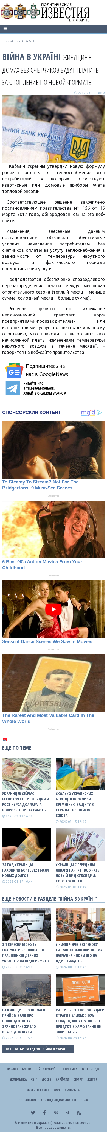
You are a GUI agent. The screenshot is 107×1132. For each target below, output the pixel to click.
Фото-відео (91, 1069)
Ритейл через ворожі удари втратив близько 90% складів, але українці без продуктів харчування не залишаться (80, 1020)
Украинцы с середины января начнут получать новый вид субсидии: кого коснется (77, 873)
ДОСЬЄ (46, 1079)
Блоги (26, 1069)
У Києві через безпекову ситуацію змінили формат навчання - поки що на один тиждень (80, 952)
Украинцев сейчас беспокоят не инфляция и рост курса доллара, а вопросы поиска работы (25, 802)
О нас (84, 1100)
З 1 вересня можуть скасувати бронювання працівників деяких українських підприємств (25, 952)
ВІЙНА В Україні (31, 57)
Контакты (72, 1089)
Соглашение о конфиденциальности (47, 1100)
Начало (12, 1069)
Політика (70, 1069)
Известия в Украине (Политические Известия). (55, 1123)
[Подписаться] (37, 370)
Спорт (78, 1079)
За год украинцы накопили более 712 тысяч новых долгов (25, 870)
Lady (57, 1089)
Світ (34, 1079)
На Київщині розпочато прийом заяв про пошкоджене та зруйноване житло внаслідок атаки (23, 1020)
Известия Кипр (38, 1089)
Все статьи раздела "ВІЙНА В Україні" (38, 1048)
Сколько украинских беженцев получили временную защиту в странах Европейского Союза (76, 804)
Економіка (18, 1079)
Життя (92, 1079)
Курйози (62, 1079)
